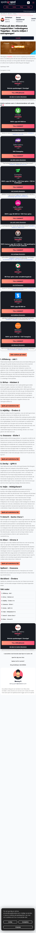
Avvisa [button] (10, 922)
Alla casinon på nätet (18, 354)
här (29, 319)
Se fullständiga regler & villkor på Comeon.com (18, 196)
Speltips (10, 13)
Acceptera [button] (25, 922)
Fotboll (15, 13)
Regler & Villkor (21, 227)
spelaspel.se (4, 13)
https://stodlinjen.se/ (12, 349)
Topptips (9, 56)
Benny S (18, 681)
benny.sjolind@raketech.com (18, 683)
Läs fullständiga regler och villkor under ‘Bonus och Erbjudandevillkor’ (18, 259)
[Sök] (28, 2)
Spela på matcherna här (10, 406)
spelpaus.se (15, 134)
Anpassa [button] (18, 927)
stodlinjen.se (30, 133)
